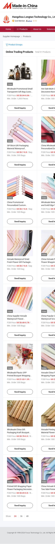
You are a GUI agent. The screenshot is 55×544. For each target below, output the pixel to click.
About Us (37, 29)
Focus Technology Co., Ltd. (35, 532)
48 (27, 516)
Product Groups (15, 44)
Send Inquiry (20, 108)
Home (8, 29)
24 (15, 516)
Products (23, 29)
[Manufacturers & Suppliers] (20, 5)
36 (21, 516)
